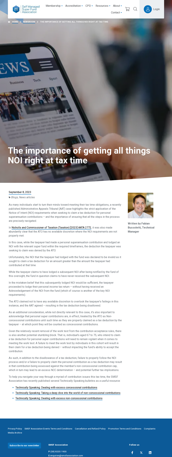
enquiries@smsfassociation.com (66, 455)
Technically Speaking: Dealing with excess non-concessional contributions (58, 398)
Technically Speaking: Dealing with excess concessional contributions (56, 387)
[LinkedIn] (150, 452)
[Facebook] (132, 452)
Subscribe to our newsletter (24, 445)
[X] (141, 452)
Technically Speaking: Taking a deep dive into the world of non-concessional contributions (67, 392)
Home (15, 22)
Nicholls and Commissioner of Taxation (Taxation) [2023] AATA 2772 (51, 227)
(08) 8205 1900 (58, 451)
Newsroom (29, 22)
